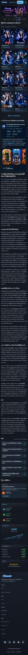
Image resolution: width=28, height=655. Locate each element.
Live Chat (3, 614)
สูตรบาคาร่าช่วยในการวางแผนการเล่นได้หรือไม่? (11, 468)
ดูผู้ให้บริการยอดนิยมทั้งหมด (14, 115)
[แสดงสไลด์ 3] (13, 19)
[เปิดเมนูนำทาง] (25, 2)
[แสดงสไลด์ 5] (23, 19)
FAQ (2, 599)
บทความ (3, 603)
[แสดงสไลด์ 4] (18, 19)
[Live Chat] (14, 642)
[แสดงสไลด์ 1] (4, 19)
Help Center (4, 610)
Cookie (12, 651)
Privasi (8, 651)
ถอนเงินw (3, 633)
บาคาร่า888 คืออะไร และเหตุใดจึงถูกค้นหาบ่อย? (12, 462)
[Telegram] (9, 642)
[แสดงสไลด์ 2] (9, 19)
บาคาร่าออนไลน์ (5, 179)
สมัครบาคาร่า (20, 2)
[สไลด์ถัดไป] (24, 11)
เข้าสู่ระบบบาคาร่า (12, 2)
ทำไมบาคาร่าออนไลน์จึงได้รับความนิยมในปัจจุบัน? (12, 443)
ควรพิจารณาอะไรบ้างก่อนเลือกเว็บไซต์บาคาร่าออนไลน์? (12, 450)
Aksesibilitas (18, 651)
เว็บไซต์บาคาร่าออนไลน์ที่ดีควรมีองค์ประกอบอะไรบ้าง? (10, 474)
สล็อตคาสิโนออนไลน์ (6, 592)
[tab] (11, 15)
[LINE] (5, 642)
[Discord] (23, 642)
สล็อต (2, 588)
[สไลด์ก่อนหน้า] (3, 11)
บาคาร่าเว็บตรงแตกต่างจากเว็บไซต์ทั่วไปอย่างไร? (11, 456)
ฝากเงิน (3, 629)
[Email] (18, 642)
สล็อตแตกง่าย (11, 143)
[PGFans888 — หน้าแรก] (4, 2)
